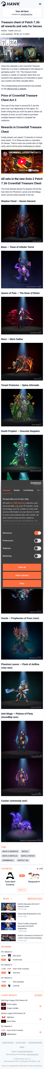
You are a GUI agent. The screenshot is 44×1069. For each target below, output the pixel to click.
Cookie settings (8, 1043)
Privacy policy (21, 1043)
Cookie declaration (35, 1043)
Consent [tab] (6, 490)
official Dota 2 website (16, 89)
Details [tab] (17, 490)
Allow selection (22, 575)
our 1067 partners (18, 503)
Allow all (22, 567)
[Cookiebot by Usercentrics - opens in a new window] (31, 483)
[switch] (37, 541)
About (22, 1047)
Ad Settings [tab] (28, 490)
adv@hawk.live (26, 14)
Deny (22, 583)
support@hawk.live (25, 1051)
